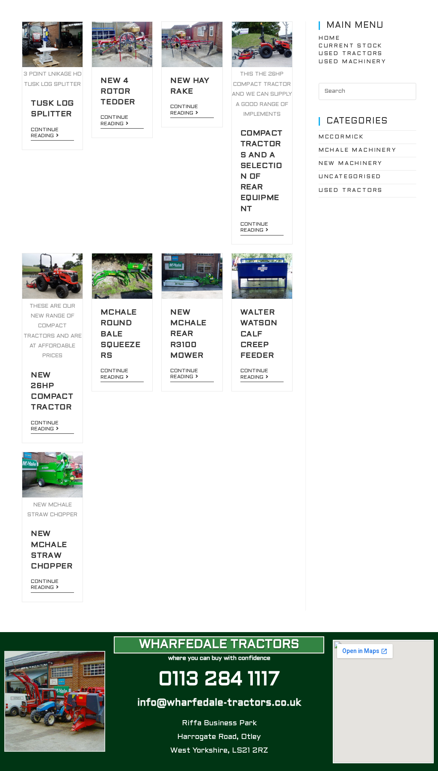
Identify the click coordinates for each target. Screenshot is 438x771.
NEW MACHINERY (351, 163)
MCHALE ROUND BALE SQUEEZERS (120, 334)
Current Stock (350, 46)
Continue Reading (45, 132)
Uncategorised (350, 177)
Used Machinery (353, 62)
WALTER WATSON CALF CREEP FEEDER (259, 334)
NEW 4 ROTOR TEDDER (118, 91)
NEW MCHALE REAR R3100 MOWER (188, 334)
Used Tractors (351, 53)
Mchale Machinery (358, 150)
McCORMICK (341, 137)
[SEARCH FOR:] (367, 91)
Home (329, 38)
